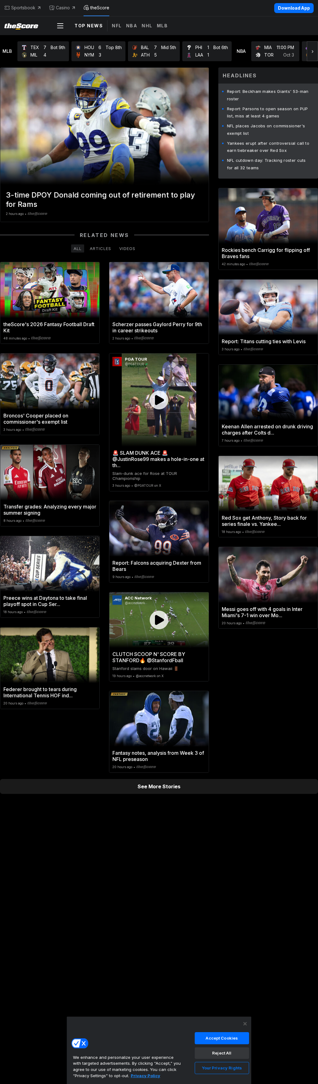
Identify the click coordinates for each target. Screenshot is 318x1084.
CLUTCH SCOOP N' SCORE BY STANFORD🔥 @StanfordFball (148, 657)
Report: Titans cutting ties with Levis (264, 341)
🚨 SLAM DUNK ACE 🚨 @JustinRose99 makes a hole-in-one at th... (158, 459)
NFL (117, 25)
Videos (127, 248)
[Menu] (60, 25)
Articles (100, 248)
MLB (162, 25)
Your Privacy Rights (222, 1067)
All (78, 248)
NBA (132, 25)
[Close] (245, 1024)
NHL (147, 25)
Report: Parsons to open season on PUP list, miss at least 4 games (267, 112)
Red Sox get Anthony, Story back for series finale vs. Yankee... (264, 521)
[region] (159, 1050)
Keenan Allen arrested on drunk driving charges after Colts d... (267, 429)
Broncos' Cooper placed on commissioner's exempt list (35, 418)
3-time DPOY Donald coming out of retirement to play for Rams (100, 199)
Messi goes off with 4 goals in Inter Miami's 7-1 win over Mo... (262, 612)
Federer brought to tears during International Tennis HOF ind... (40, 692)
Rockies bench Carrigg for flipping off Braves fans (266, 253)
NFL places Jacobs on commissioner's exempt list (266, 129)
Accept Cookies (222, 1038)
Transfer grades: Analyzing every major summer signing (49, 509)
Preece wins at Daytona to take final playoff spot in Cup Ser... (45, 601)
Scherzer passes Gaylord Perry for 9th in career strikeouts (157, 327)
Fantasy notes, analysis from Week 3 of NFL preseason (158, 756)
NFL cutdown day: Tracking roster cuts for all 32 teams (266, 164)
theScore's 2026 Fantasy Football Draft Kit (48, 327)
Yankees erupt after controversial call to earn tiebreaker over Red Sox (268, 147)
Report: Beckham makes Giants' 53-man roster (268, 95)
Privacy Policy (145, 1075)
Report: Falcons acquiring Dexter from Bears (156, 566)
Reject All (221, 1052)
